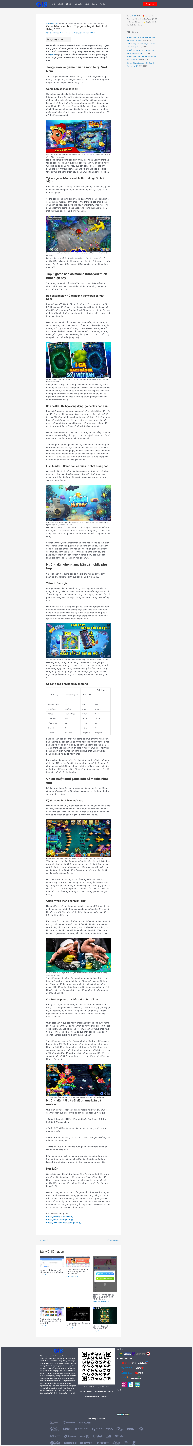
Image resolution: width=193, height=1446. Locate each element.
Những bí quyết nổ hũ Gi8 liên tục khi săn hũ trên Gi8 (50, 1321)
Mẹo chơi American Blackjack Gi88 (102, 1327)
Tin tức (102, 4)
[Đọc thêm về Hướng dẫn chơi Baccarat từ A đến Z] (78, 1313)
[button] (150, 4)
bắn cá (48, 33)
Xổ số (87, 4)
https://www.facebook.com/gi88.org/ (63, 1222)
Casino (94, 4)
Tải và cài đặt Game (89, 33)
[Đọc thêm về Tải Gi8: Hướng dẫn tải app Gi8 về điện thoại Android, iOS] (105, 1274)
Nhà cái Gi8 (105, 1301)
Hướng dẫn (78, 4)
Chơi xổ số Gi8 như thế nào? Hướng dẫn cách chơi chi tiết (77, 1271)
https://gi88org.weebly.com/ (59, 1216)
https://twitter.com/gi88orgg (59, 1219)
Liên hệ (60, 4)
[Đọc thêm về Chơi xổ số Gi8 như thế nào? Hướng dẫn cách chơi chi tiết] (78, 1261)
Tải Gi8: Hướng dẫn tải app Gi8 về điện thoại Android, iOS (103, 1297)
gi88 (52, 54)
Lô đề (94, 1392)
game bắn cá (69, 33)
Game (62, 33)
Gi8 (53, 4)
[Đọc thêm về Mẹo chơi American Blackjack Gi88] (105, 1315)
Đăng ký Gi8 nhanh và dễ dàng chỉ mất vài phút (52, 1271)
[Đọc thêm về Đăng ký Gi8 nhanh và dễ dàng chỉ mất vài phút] (52, 1262)
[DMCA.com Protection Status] (123, 1414)
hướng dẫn (78, 33)
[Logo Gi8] (58, 1350)
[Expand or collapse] (69, 39)
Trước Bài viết (42, 1240)
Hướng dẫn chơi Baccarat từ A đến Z (78, 1324)
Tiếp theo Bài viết (113, 1240)
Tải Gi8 (68, 4)
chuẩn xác (55, 33)
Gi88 (48, 23)
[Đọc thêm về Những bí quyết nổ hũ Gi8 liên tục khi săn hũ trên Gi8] (52, 1311)
